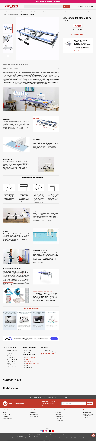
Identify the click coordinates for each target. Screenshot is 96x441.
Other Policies (59, 422)
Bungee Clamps (29, 361)
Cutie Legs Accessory (8, 282)
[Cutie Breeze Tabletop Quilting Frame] (78, 45)
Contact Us (58, 412)
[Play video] (56, 23)
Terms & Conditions (7, 418)
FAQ (84, 419)
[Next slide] (8, 56)
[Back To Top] (94, 439)
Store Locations (7, 414)
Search (67, 6)
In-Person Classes (34, 414)
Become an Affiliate (34, 416)
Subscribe (89, 403)
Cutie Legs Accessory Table (32, 363)
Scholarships (6, 416)
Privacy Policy (59, 418)
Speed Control (28, 359)
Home (4, 14)
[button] (88, 6)
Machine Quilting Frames (13, 14)
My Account (58, 414)
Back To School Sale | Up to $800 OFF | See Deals (48, 1)
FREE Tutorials (33, 412)
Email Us (85, 417)
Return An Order (59, 416)
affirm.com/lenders (55, 436)
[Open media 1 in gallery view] (56, 19)
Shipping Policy (59, 420)
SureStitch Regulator (30, 357)
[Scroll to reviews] (78, 23)
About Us (5, 412)
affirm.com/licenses (58, 437)
